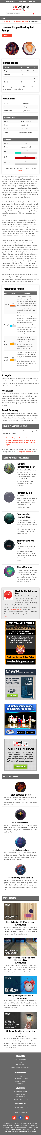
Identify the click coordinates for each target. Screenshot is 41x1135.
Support (23, 1)
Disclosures (20, 1094)
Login (33, 1)
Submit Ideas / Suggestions (20, 1067)
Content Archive (20, 1081)
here (5, 616)
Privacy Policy (20, 1097)
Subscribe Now (21, 1060)
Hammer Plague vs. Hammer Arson (18, 438)
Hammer (25, 22)
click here (20, 170)
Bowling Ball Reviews (13, 22)
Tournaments (20, 1083)
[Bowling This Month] (20, 10)
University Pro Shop (16, 609)
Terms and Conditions (20, 1099)
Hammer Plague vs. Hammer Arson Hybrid (20, 440)
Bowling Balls (20, 1064)
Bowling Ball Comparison (25, 452)
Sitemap (17, 1125)
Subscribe (11, 1)
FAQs (20, 1062)
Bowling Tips (20, 1076)
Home (3, 22)
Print (8, 35)
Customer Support (20, 1092)
